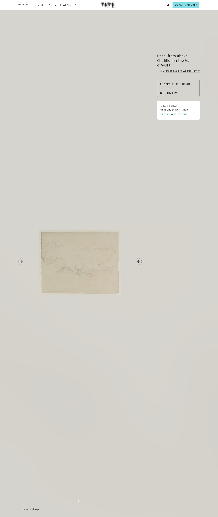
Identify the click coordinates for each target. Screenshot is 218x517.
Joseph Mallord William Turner (182, 71)
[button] (167, 5)
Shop (78, 5)
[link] (29, 509)
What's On (26, 5)
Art (51, 5)
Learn (64, 5)
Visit (41, 5)
